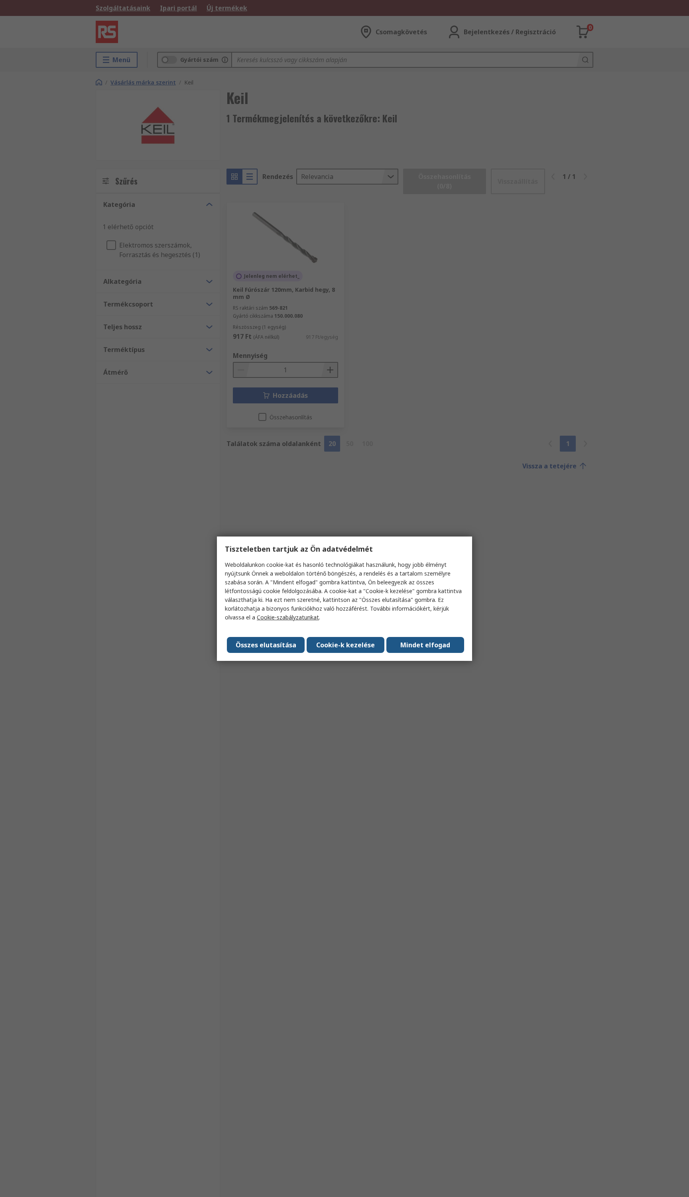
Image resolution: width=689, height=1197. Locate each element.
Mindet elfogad (425, 645)
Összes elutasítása (266, 645)
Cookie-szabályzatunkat (288, 617)
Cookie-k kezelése (345, 645)
